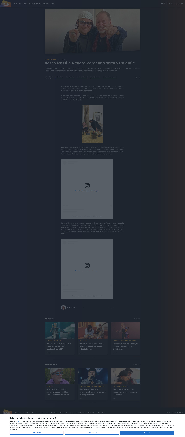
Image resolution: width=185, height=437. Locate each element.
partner (20, 421)
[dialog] (92, 425)
